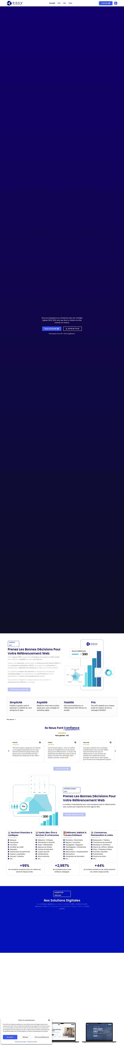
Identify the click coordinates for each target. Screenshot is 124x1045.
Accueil (52, 3)
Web (70, 3)
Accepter (10, 1037)
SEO (59, 3)
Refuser (25, 1037)
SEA (64, 3)
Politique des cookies (20, 1041)
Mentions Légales (32, 1041)
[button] (49, 1020)
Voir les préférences (42, 1037)
